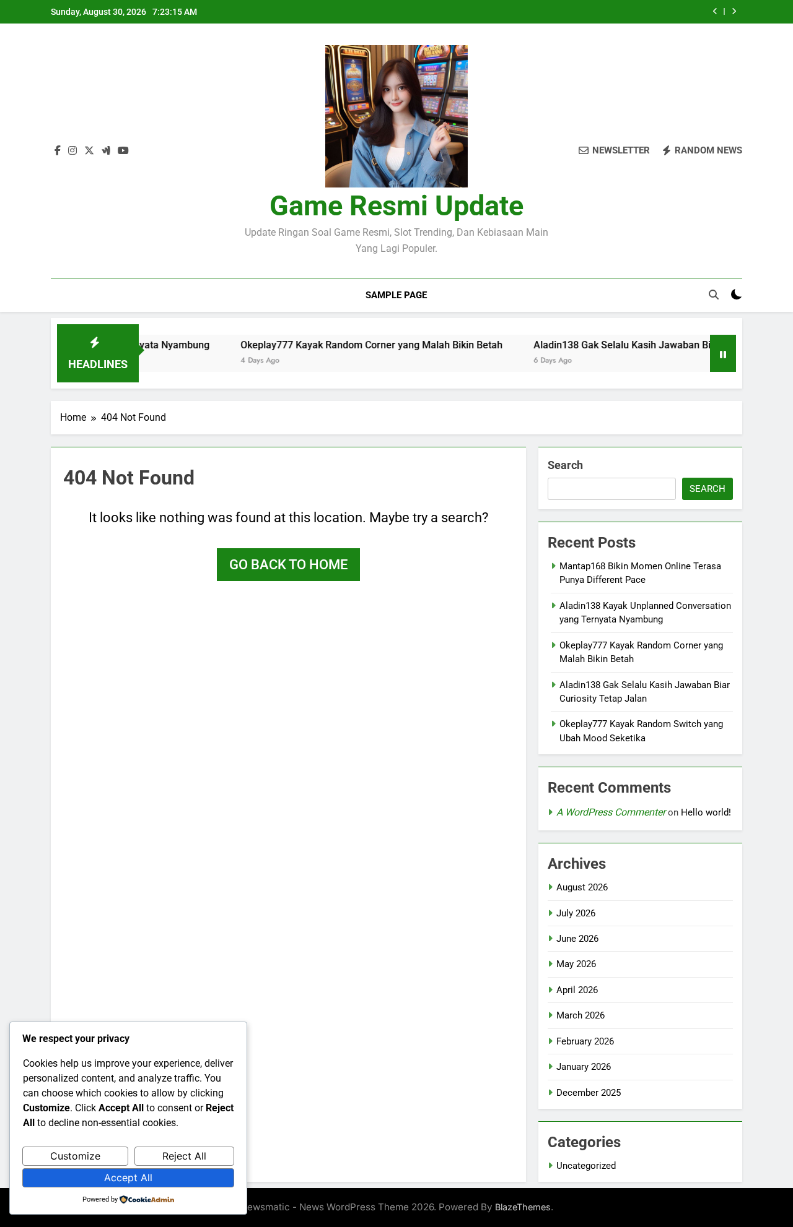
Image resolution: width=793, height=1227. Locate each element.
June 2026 (577, 938)
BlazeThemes (523, 1207)
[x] (89, 151)
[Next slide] (733, 11)
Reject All (184, 1156)
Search (565, 465)
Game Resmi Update (396, 205)
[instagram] (72, 151)
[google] (106, 151)
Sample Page (396, 295)
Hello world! (706, 812)
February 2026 (585, 1041)
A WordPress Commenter (610, 812)
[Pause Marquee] (723, 353)
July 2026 (575, 913)
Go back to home (288, 564)
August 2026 (582, 887)
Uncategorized (586, 1165)
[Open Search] (714, 294)
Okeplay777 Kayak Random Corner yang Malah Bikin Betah (348, 345)
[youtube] (123, 151)
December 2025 (588, 1092)
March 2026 (580, 1015)
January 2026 (583, 1066)
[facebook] (57, 151)
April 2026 (577, 990)
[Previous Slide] (715, 11)
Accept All (128, 1177)
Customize (75, 1156)
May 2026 (576, 964)
